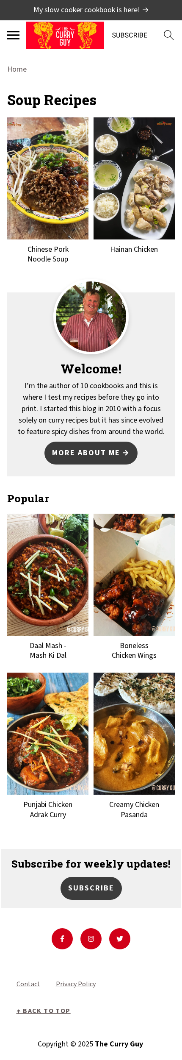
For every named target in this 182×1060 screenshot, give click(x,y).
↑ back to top (44, 1010)
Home (17, 69)
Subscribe (91, 888)
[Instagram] (91, 938)
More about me (86, 453)
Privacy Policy (76, 984)
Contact (28, 984)
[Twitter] (119, 938)
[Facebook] (62, 938)
